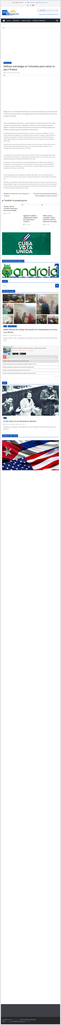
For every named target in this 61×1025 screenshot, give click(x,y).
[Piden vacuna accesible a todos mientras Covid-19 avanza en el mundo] (50, 205)
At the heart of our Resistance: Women (19, 421)
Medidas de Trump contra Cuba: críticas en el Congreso (16, 195)
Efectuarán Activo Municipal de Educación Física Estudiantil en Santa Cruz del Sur (45, 195)
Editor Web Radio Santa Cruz (19, 424)
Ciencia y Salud (26, 20)
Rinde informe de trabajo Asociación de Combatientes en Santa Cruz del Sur (30, 330)
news (5, 418)
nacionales (16, 20)
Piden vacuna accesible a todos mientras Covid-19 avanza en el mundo (50, 219)
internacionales (7, 62)
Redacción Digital (15, 72)
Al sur (8, 20)
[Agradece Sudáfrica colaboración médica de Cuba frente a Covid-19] (30, 205)
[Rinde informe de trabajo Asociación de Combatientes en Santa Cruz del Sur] (30, 309)
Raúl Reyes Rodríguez (17, 335)
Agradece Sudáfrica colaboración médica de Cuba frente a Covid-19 (30, 219)
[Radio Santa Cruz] (4, 20)
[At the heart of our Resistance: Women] (30, 401)
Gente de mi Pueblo (12, 326)
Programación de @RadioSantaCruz (49, 14)
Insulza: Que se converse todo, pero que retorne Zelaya (10, 208)
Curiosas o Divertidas (39, 20)
